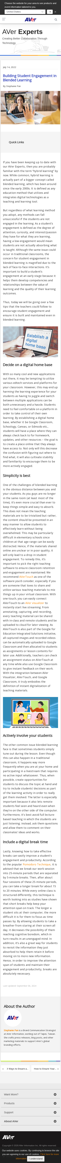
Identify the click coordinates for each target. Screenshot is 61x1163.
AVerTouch (26, 576)
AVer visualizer (34, 603)
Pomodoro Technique (37, 864)
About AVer (11, 1121)
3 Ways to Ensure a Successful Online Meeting (17, 1069)
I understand (36, 1158)
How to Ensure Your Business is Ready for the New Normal (44, 1069)
